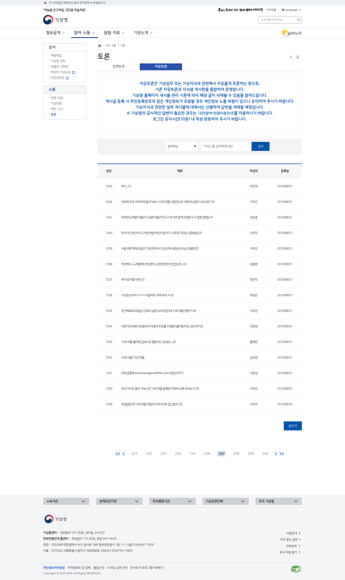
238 (236, 454)
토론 (53, 114)
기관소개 (141, 33)
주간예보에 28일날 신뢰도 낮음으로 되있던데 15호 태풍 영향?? (156, 311)
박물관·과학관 (59, 66)
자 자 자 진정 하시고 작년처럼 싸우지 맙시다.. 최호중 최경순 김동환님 (159, 233)
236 (207, 454)
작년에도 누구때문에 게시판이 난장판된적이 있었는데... (152, 264)
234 (178, 454)
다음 (276, 454)
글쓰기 (292, 426)
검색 (260, 146)
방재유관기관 (108, 501)
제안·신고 (57, 109)
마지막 (281, 454)
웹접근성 (98, 567)
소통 (123, 45)
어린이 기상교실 (60, 72)
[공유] (290, 57)
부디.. (124, 186)
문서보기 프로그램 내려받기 (147, 567)
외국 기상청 (266, 501)
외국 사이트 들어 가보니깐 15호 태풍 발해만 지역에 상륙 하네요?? (158, 388)
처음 (118, 454)
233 (163, 454)
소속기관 (52, 501)
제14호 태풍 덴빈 (131, 279)
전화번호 (292, 546)
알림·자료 (112, 33)
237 (222, 454)
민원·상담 (57, 98)
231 (134, 454)
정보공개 (53, 33)
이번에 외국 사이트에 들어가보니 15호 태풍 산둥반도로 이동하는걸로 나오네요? (166, 202)
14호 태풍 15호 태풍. (133, 357)
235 (193, 454)
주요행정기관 (161, 501)
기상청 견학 (58, 61)
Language (291, 9)
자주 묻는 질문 (289, 539)
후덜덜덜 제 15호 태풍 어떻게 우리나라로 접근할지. (149, 404)
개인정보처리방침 (54, 567)
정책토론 (118, 66)
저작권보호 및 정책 (79, 567)
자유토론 (161, 66)
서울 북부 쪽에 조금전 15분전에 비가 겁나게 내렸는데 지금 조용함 (158, 248)
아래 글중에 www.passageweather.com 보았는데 (150, 373)
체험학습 (56, 55)
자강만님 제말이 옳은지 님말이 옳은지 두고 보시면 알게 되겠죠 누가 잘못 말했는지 (167, 217)
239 (251, 454)
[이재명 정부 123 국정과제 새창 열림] (240, 10)
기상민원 (56, 103)
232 (149, 454)
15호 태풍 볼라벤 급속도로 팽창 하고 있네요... (146, 342)
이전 (124, 454)
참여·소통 (82, 33)
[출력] (297, 57)
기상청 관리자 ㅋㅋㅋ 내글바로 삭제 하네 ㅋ (145, 295)
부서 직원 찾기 (288, 552)
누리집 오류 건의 (117, 567)
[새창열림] (291, 33)
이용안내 (292, 533)
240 (265, 454)
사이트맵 (271, 9)
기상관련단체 (214, 501)
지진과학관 (57, 77)
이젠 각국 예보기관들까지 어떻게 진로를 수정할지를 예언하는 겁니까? (160, 326)
